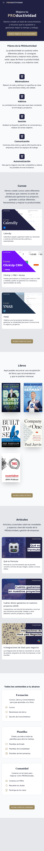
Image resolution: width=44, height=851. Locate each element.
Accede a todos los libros (22, 495)
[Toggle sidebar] (3, 2)
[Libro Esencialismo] (11, 468)
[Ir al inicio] (15, 2)
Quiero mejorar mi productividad (22, 34)
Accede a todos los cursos (22, 341)
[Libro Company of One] (33, 433)
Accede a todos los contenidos (22, 807)
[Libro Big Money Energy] (11, 398)
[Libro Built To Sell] (11, 433)
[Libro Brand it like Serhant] (33, 398)
